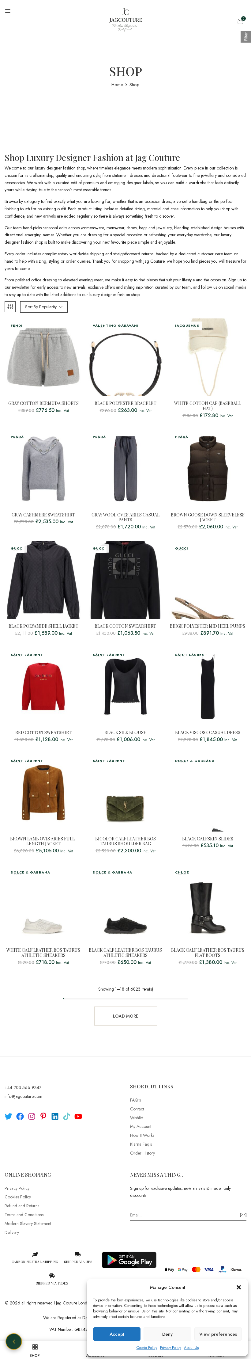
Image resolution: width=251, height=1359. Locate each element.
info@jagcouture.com (23, 1096)
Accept (117, 1334)
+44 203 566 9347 (23, 1087)
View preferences (218, 1334)
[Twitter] (8, 1116)
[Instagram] (32, 1116)
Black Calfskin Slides (207, 839)
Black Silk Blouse (125, 732)
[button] (239, 1287)
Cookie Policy (147, 1347)
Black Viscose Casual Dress (207, 732)
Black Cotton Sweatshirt (125, 626)
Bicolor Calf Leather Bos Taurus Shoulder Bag (125, 841)
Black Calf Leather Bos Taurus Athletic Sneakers (125, 953)
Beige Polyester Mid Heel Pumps (207, 626)
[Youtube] (78, 1116)
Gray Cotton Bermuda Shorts (43, 403)
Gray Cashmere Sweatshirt (43, 515)
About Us (191, 1347)
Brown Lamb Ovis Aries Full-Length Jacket (43, 841)
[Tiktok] (66, 1116)
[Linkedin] (55, 1116)
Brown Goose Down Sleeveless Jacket (208, 517)
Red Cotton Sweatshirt (43, 732)
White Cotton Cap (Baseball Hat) (207, 406)
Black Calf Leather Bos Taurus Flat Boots (207, 953)
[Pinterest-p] (43, 1116)
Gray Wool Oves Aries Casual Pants (125, 517)
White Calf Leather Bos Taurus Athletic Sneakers (43, 953)
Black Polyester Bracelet (125, 403)
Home (117, 84)
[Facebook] (20, 1116)
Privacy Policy (170, 1347)
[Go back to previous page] (14, 1341)
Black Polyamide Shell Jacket (43, 626)
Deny (167, 1334)
